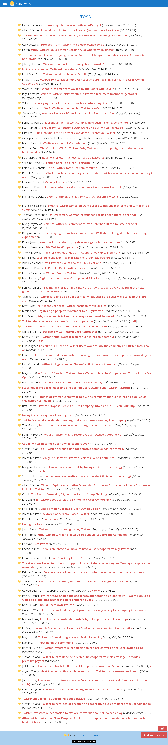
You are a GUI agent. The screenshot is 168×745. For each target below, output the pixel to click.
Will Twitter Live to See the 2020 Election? (73, 263)
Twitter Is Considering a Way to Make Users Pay (70, 637)
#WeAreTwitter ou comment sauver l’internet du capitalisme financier (90, 224)
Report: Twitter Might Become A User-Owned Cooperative (82, 434)
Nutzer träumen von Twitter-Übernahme (49, 69)
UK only (95, 590)
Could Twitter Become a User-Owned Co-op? (70, 509)
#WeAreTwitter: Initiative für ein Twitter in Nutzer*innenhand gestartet (88, 94)
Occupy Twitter (55, 182)
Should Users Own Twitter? (57, 605)
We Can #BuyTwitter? (67, 558)
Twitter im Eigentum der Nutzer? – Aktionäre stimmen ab (78, 364)
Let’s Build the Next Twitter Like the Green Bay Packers (73, 258)
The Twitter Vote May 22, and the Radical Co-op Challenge (70, 494)
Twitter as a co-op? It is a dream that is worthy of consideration (65, 326)
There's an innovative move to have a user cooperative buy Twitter (86, 549)
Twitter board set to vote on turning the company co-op (76, 425)
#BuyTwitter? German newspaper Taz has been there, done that (93, 215)
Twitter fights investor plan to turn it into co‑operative (78, 337)
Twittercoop (51, 519)
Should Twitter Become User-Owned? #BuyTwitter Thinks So (82, 128)
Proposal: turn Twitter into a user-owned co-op (72, 44)
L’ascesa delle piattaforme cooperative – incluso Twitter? (83, 187)
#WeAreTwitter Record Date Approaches (70, 332)
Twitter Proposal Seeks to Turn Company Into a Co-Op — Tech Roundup (87, 406)
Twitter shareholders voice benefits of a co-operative (57, 321)
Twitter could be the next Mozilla (65, 74)
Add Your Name (154, 735)
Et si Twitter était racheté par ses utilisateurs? (73, 157)
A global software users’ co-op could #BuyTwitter (73, 278)
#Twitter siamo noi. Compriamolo (64, 143)
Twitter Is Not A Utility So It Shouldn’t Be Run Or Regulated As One (83, 581)
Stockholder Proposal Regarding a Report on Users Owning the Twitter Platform (76, 388)
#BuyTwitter (23, 4)
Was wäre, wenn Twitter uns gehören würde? (73, 64)
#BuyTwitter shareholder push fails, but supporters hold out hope (84, 619)
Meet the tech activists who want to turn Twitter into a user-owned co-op (89, 671)
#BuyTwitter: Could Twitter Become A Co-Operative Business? (72, 50)
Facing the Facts (33, 524)
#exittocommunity (93, 735)
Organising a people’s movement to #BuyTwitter (70, 311)
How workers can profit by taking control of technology (85, 467)
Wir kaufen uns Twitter (61, 273)
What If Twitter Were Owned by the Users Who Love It (78, 89)
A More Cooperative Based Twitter (66, 514)
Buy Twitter (42, 544)
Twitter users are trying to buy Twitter (65, 529)
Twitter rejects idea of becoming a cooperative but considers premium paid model (96, 704)
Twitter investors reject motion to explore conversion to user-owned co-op (93, 648)
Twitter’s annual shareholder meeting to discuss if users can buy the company (74, 420)
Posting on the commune (56, 643)
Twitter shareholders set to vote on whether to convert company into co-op (94, 572)
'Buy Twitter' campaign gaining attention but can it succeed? (82, 689)
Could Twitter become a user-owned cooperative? (55, 443)
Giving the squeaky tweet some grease (48, 415)
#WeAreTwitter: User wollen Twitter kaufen (71, 108)
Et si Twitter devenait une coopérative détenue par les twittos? (82, 449)
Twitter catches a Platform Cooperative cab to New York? (83, 252)
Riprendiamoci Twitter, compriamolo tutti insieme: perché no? (86, 122)
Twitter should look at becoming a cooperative (53, 698)
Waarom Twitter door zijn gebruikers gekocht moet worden (80, 242)
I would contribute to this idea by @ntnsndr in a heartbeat (80, 30)
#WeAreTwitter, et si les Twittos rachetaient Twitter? (82, 196)
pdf (133, 321)
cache (42, 471)
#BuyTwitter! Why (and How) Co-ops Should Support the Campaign (82, 534)
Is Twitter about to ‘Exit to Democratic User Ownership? (73, 499)
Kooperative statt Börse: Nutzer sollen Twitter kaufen (78, 113)
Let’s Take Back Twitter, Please (65, 268)
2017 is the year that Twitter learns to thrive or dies (71, 306)
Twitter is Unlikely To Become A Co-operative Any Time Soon (78, 666)
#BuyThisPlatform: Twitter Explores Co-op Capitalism (78, 458)
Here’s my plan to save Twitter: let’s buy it (73, 25)
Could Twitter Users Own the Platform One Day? (71, 382)
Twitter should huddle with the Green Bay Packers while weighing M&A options (75, 35)
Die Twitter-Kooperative (62, 247)
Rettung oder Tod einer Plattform (67, 163)
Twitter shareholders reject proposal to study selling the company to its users (94, 610)
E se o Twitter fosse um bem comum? (72, 168)
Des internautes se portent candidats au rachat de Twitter (76, 133)
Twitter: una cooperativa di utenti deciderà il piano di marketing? (87, 476)
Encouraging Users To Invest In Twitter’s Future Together (70, 103)
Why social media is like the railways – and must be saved (76, 316)
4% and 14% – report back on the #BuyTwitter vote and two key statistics (83, 628)
